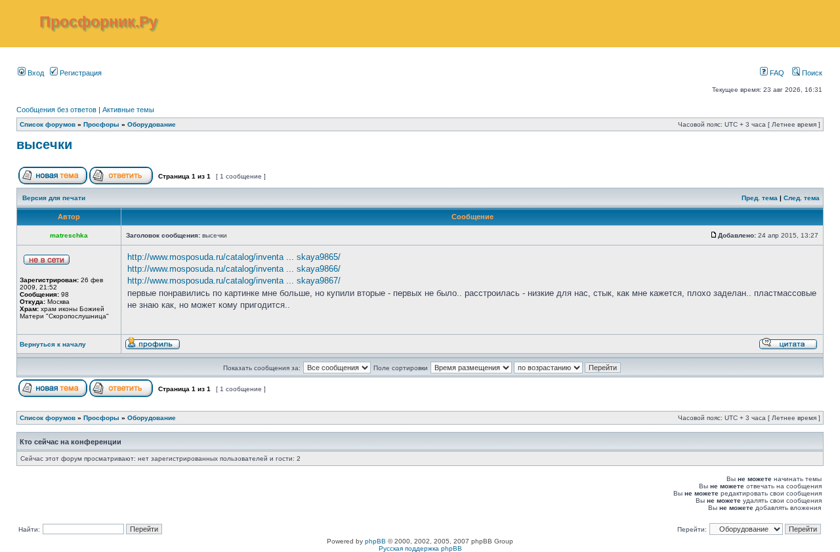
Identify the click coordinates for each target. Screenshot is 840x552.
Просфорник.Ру (98, 21)
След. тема (802, 198)
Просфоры (101, 124)
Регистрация (80, 73)
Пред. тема (760, 198)
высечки (44, 144)
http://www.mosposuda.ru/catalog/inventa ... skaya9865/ (234, 257)
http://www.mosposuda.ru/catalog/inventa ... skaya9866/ (234, 269)
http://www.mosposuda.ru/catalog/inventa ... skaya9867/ (234, 281)
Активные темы (128, 110)
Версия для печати (53, 198)
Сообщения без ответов (56, 110)
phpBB (375, 541)
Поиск (811, 73)
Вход (35, 73)
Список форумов (47, 124)
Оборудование (151, 124)
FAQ (776, 73)
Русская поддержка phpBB (420, 548)
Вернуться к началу (53, 344)
